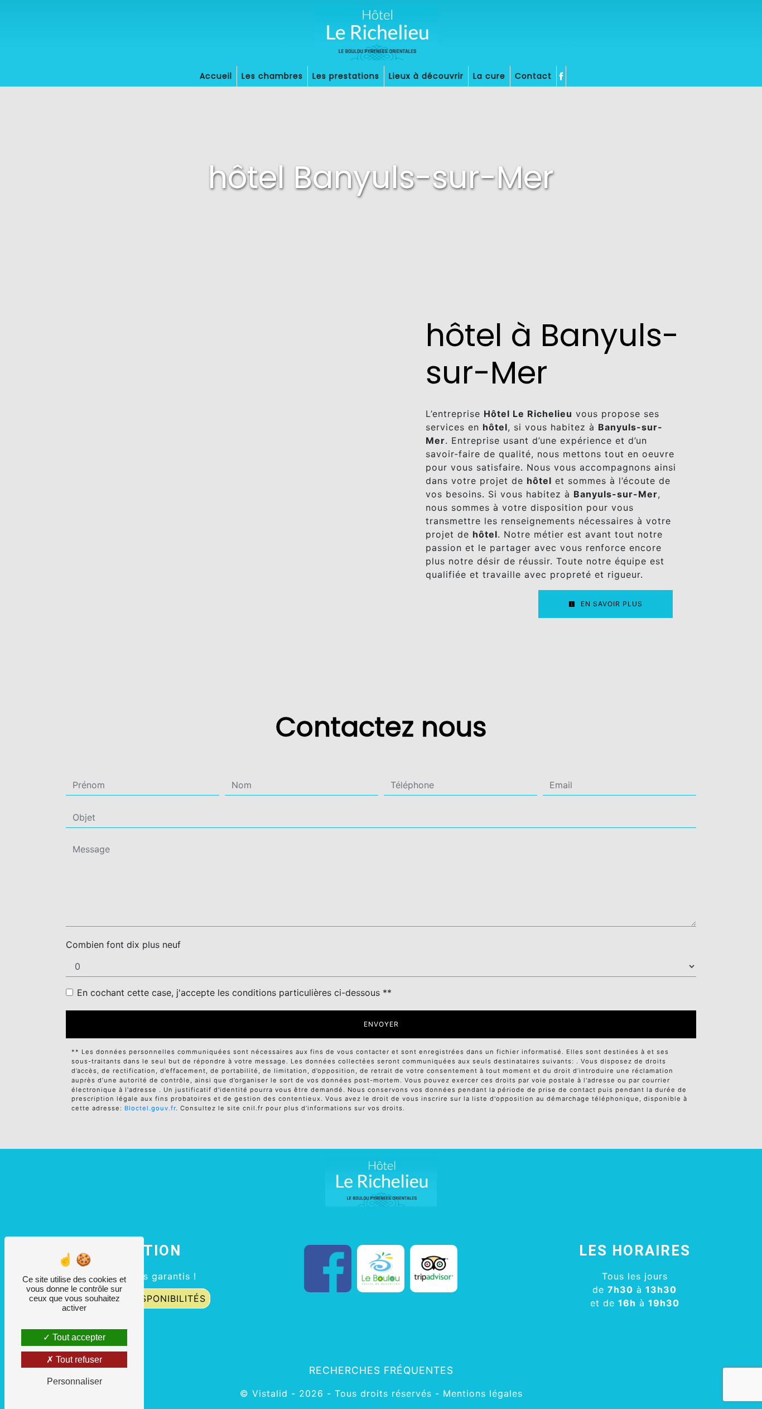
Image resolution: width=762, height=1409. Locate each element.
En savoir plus (610, 604)
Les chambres (272, 76)
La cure (489, 76)
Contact (533, 76)
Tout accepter (77, 1337)
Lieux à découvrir (426, 76)
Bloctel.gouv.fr (150, 1108)
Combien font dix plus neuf (123, 944)
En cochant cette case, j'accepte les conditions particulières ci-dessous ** (234, 992)
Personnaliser (74, 1381)
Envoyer (381, 1024)
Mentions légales (481, 1393)
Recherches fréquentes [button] (381, 1370)
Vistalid (270, 1393)
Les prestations (345, 76)
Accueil (216, 76)
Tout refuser (78, 1359)
